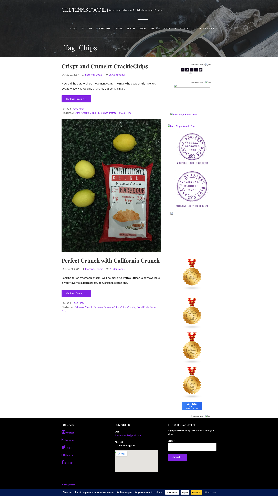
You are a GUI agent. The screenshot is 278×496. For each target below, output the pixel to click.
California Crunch (83, 307)
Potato (113, 113)
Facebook (68, 463)
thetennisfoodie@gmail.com (128, 435)
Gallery (155, 28)
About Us (86, 28)
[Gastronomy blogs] (192, 274)
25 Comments (117, 74)
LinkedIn (69, 455)
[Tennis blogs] (192, 313)
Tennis (131, 28)
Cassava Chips (111, 307)
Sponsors (170, 28)
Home (73, 28)
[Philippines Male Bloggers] (192, 348)
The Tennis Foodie (84, 10)
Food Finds (103, 28)
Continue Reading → (76, 98)
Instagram (70, 440)
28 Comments (118, 269)
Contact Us (187, 28)
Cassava (98, 307)
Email (171, 440)
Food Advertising (197, 64)
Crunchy (131, 307)
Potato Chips (124, 113)
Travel (118, 28)
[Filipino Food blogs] (192, 382)
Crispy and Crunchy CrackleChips (105, 66)
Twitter (69, 448)
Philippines (102, 113)
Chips (77, 113)
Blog (142, 28)
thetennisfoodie (93, 74)
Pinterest (69, 433)
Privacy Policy (208, 28)
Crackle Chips (88, 113)
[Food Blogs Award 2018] (181, 126)
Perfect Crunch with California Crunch (111, 260)
